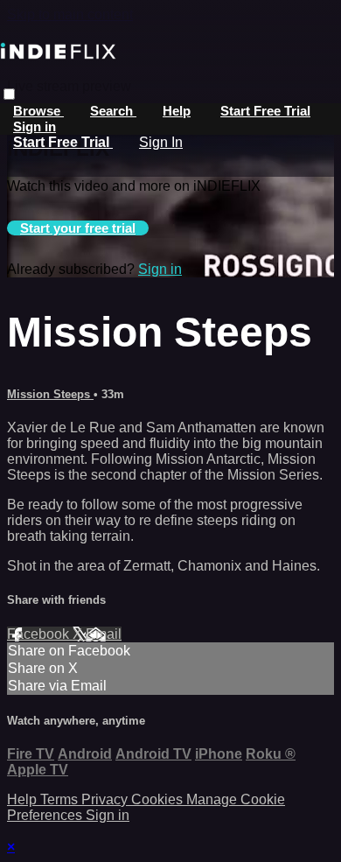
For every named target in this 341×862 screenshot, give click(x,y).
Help (177, 110)
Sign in (34, 126)
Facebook (40, 634)
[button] (9, 94)
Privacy (106, 799)
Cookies (158, 799)
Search (113, 110)
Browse (38, 110)
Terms (60, 799)
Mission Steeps (50, 394)
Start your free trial (78, 228)
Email (104, 634)
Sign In (161, 142)
